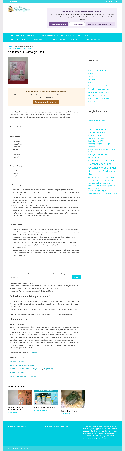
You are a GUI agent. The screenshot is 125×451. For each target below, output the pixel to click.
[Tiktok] (116, 1)
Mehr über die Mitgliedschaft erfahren (100, 24)
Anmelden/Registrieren (96, 120)
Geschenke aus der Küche (101, 160)
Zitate (115, 193)
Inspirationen (107, 177)
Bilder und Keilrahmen (17, 373)
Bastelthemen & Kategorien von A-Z (58, 426)
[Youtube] (109, 1)
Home (11, 35)
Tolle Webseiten (106, 193)
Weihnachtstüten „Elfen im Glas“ (45, 407)
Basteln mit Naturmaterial (97, 86)
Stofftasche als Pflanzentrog (70, 411)
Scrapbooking (48, 369)
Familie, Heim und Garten (18, 39)
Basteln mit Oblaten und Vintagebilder (23, 376)
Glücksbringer (93, 177)
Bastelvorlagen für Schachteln (99, 98)
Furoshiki (91, 152)
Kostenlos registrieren (58, 24)
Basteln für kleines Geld (96, 95)
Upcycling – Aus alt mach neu (98, 89)
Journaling (92, 180)
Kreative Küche (83, 35)
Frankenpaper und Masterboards (104, 149)
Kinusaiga (91, 73)
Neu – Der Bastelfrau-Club (97, 70)
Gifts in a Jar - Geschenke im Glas (102, 172)
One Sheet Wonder (94, 188)
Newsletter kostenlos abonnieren (46, 102)
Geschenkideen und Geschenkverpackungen (102, 165)
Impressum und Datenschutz (71, 39)
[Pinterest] (112, 1)
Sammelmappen (94, 193)
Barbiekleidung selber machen (99, 92)
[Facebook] (107, 1)
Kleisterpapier (109, 180)
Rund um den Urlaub (97, 191)
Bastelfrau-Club (93, 39)
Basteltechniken (94, 135)
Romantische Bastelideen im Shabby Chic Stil (26, 369)
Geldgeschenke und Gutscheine (98, 156)
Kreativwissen (66, 35)
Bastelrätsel (92, 101)
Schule (90, 83)
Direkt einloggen (77, 24)
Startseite (11, 46)
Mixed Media (93, 186)
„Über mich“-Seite (37, 353)
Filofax (90, 149)
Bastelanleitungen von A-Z (17, 426)
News (53, 39)
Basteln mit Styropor (98, 132)
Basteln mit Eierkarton (98, 129)
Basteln (19, 35)
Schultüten (92, 79)
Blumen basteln (96, 138)
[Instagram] (114, 1)
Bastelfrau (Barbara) (17, 361)
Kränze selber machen (99, 183)
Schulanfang (92, 76)
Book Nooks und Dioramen (98, 141)
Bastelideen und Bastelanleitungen (20, 48)
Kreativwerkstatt (49, 35)
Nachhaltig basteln (107, 186)
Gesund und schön (39, 39)
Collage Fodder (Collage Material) (99, 145)
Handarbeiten (32, 35)
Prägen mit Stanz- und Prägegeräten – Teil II (15, 408)
